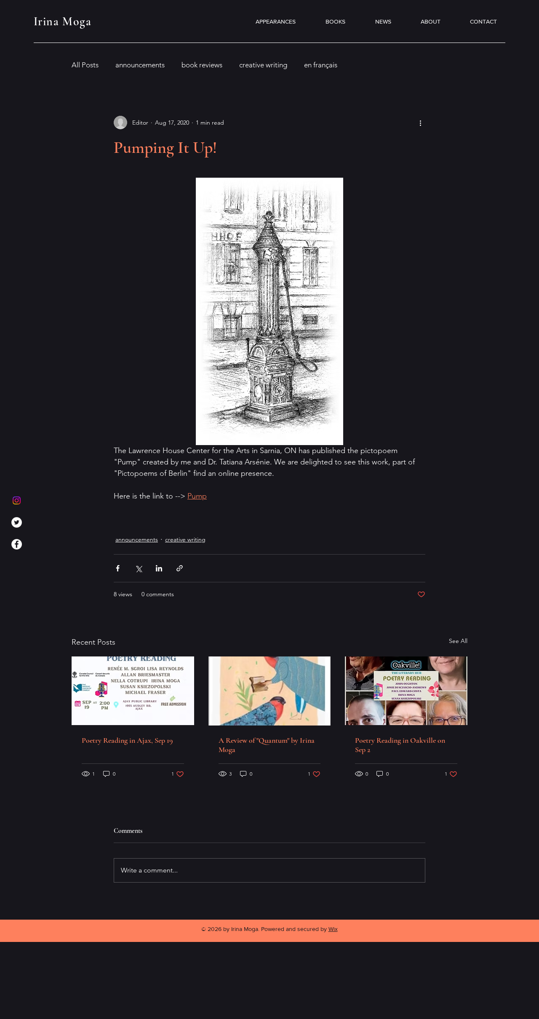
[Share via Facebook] (118, 568)
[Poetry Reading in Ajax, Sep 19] (133, 690)
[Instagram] (16, 500)
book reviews (201, 65)
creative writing (263, 65)
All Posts (85, 65)
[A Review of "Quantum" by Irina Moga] (269, 691)
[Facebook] (16, 544)
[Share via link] (180, 568)
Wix (333, 929)
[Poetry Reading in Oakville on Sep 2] (406, 690)
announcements (140, 65)
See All (458, 641)
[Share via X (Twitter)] (138, 568)
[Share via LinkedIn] (159, 568)
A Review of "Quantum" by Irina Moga (267, 745)
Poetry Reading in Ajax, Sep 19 (127, 740)
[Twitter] (16, 522)
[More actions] (420, 122)
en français (320, 65)
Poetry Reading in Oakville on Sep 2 (400, 745)
